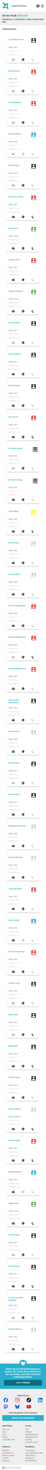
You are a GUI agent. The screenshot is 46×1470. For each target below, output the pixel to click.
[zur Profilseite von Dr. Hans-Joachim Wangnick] (34, 1298)
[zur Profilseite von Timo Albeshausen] (34, 40)
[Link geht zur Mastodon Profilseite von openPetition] (6, 1407)
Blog (4, 1434)
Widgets (28, 1432)
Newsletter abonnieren (23, 1418)
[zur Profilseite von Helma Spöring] (34, 1110)
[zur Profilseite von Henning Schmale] (34, 858)
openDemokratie (31, 1434)
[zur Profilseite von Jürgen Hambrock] (34, 292)
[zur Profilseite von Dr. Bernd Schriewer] (34, 952)
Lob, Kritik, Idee (8, 1440)
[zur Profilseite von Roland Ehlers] (34, 166)
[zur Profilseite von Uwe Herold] (34, 418)
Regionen (6, 1461)
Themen (5, 1458)
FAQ (26, 1429)
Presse (4, 1437)
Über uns (5, 1429)
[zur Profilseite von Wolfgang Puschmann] (34, 827)
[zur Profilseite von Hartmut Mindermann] (34, 638)
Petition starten (8, 1455)
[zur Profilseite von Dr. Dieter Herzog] (35, 451)
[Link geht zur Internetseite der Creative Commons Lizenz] (3, 1468)
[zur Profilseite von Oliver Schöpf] (34, 921)
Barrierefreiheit (31, 1461)
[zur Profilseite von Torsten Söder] (34, 984)
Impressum (29, 1458)
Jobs (4, 1432)
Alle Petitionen (8, 1453)
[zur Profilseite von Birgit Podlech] (34, 764)
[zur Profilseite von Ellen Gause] (34, 229)
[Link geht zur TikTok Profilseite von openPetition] (29, 1400)
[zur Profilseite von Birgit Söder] (34, 1015)
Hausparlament (31, 1437)
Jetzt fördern (23, 1383)
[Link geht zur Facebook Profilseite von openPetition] (6, 1400)
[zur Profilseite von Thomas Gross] (34, 260)
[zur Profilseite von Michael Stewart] (34, 1173)
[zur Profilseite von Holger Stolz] (34, 1204)
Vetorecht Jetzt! (31, 1442)
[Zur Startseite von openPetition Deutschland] (14, 6)
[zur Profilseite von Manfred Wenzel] (34, 1330)
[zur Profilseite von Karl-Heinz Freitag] (34, 198)
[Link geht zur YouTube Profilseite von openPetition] (29, 1407)
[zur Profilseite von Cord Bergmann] (34, 103)
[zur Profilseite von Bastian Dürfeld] (34, 135)
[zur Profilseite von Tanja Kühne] (34, 512)
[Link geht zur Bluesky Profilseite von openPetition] (17, 1407)
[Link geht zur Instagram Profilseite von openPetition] (17, 1400)
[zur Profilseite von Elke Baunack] (34, 72)
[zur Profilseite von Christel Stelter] (34, 1141)
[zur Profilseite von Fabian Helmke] (34, 355)
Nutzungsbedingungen (34, 1453)
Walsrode (22, 15)
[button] (38, 6)
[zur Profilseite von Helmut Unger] (34, 1235)
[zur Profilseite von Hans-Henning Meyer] (34, 606)
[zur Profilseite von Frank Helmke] (34, 323)
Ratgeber (5, 1450)
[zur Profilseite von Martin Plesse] (34, 732)
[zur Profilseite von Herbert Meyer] (34, 575)
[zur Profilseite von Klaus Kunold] (34, 543)
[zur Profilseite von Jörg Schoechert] (34, 889)
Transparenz (30, 1450)
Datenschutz (30, 1455)
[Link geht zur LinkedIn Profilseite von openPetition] (40, 1400)
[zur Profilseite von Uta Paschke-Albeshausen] (34, 701)
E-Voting (28, 1440)
